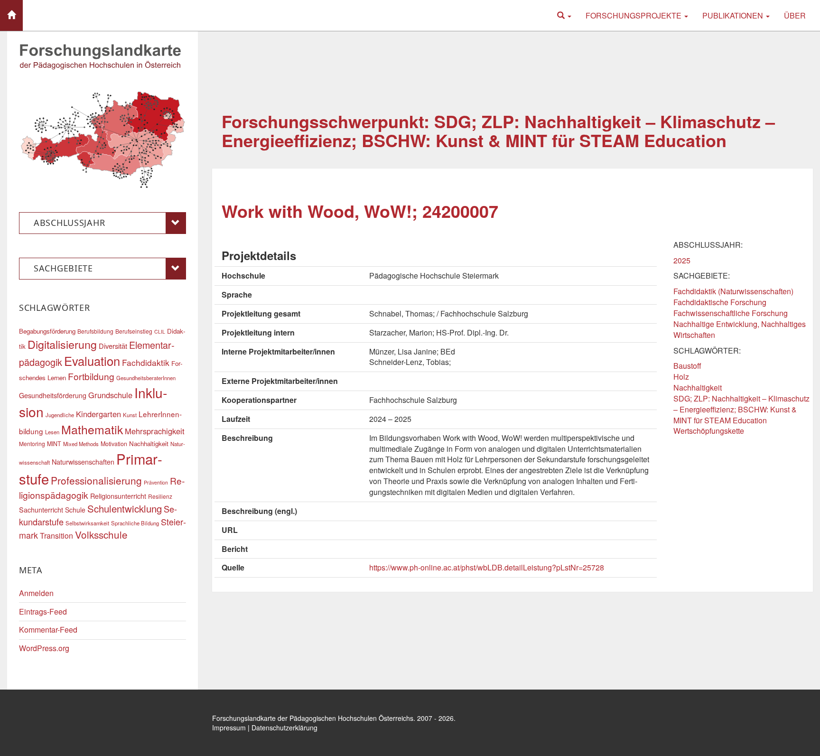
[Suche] (564, 15)
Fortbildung (91, 376)
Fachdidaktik (145, 362)
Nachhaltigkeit (697, 387)
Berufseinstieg (133, 331)
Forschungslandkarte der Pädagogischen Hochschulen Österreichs (312, 718)
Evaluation (92, 360)
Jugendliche (60, 415)
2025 (681, 260)
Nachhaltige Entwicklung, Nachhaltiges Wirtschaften (739, 329)
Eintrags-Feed (43, 611)
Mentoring (32, 443)
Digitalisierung (62, 344)
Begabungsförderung (47, 331)
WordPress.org (44, 648)
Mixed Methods (81, 444)
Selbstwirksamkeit (87, 523)
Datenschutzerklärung (284, 727)
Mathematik (92, 429)
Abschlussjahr (69, 222)
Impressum (229, 727)
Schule (75, 509)
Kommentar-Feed (48, 629)
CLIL (159, 331)
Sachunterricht (41, 509)
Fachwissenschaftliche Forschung (730, 313)
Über (795, 15)
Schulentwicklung (124, 508)
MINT (54, 443)
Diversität (113, 346)
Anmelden (36, 593)
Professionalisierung (96, 480)
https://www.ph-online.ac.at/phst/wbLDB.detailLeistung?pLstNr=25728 (486, 567)
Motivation (114, 443)
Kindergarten (98, 414)
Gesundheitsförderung (52, 395)
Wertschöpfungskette (708, 430)
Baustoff (687, 365)
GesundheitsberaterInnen (146, 378)
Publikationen (733, 15)
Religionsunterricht (118, 496)
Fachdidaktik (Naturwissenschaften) (733, 291)
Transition (56, 535)
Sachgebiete (63, 268)
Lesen (52, 432)
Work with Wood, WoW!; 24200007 (360, 210)
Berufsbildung (95, 331)
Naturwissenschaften (83, 462)
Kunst (130, 415)
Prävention (156, 482)
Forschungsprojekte (634, 15)
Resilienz (160, 496)
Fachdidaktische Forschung (719, 302)
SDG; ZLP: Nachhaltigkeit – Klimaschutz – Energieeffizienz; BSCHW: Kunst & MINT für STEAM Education (741, 409)
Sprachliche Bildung (135, 523)
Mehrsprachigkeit (155, 431)
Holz (681, 376)
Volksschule (101, 534)
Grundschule (110, 395)
